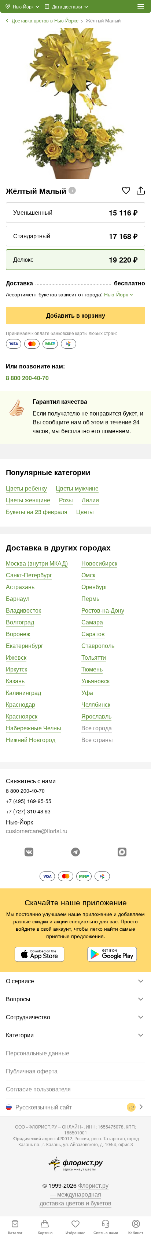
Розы (66, 500)
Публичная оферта (32, 1071)
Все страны (97, 739)
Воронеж (18, 634)
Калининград (23, 692)
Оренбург (94, 586)
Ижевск (16, 657)
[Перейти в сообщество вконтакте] (29, 852)
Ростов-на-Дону (102, 610)
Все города (96, 728)
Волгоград (20, 622)
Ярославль (96, 716)
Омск (88, 575)
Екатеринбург (24, 645)
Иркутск (16, 669)
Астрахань (20, 586)
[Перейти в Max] (122, 852)
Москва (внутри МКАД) (37, 563)
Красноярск (21, 716)
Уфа (87, 692)
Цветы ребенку (26, 488)
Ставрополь (97, 645)
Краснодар (20, 704)
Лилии (90, 500)
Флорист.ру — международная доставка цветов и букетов (75, 1194)
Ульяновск (95, 681)
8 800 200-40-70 (27, 378)
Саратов (93, 634)
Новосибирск (99, 563)
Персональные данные (37, 1053)
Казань (15, 681)
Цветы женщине (28, 500)
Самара (92, 622)
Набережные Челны (33, 728)
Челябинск (95, 704)
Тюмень (92, 669)
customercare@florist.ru (36, 831)
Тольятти (93, 657)
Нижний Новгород (30, 739)
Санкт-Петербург (29, 575)
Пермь (90, 598)
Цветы (85, 511)
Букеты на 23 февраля (36, 511)
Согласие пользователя (38, 1089)
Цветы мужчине (77, 488)
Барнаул (17, 598)
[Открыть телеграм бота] (75, 852)
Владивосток (23, 610)
